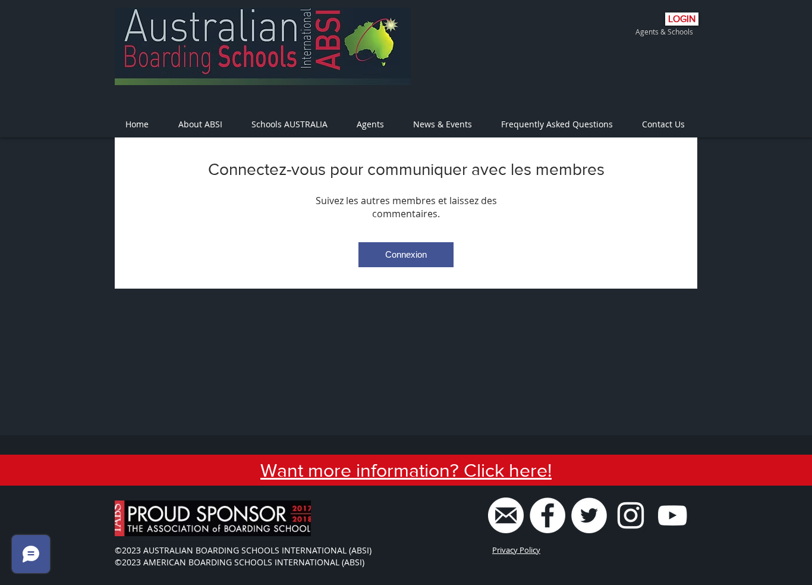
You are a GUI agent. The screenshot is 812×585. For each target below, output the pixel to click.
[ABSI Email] (506, 515)
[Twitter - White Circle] (589, 515)
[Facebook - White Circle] (547, 515)
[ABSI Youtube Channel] (672, 515)
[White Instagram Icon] (631, 515)
